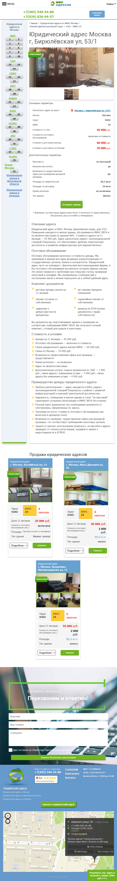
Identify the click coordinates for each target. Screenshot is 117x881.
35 (14, 160)
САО (12, 60)
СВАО (12, 73)
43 (14, 68)
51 (14, 171)
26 (14, 118)
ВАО (12, 85)
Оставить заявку (71, 204)
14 (18, 64)
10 (18, 56)
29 (10, 139)
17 (14, 81)
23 (14, 106)
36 (14, 131)
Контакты (70, 777)
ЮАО (13, 110)
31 (14, 143)
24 (10, 114)
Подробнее (17, 545)
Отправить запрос (97, 14)
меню (10, 3)
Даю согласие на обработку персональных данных (41, 750)
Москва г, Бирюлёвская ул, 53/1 (92, 110)
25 (18, 114)
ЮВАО (13, 98)
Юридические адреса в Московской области (14, 179)
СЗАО (12, 148)
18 (10, 89)
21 (10, 101)
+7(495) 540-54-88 (38, 12)
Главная (33, 23)
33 (10, 151)
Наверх (110, 4)
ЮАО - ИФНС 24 (73, 26)
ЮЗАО (13, 123)
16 (18, 76)
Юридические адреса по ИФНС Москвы (59, 23)
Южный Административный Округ (46, 26)
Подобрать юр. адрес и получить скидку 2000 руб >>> (102, 875)
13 (10, 64)
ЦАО (12, 35)
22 (18, 101)
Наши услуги (72, 773)
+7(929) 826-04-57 (38, 16)
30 (18, 139)
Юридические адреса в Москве (16, 792)
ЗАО (12, 135)
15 (10, 76)
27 (10, 126)
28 (18, 126)
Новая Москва (9, 166)
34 (18, 151)
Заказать (42, 545)
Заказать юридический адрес (59, 804)
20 (14, 93)
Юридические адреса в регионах (14, 193)
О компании (71, 769)
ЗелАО (13, 156)
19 (18, 89)
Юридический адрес (28, 463)
